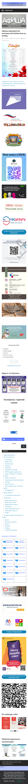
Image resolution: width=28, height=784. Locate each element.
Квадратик (7, 482)
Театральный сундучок (11, 527)
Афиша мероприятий (9, 472)
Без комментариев (8, 357)
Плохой (5, 353)
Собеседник (8, 523)
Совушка (7, 545)
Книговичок (8, 484)
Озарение (7, 543)
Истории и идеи (9, 480)
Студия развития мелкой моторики (14, 496)
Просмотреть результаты (14, 365)
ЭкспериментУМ (9, 507)
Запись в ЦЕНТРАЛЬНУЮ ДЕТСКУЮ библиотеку (14, 232)
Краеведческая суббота (11, 521)
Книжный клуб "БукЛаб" (11, 486)
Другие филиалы (8, 509)
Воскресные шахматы (11, 538)
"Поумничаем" (8, 476)
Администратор (16, 38)
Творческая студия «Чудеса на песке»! (13, 81)
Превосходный (7, 351)
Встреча (7, 541)
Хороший (5, 349)
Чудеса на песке (9, 501)
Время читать (8, 478)
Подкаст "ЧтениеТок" (10, 494)
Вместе (7, 536)
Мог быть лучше (7, 355)
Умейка (7, 529)
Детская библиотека (9, 474)
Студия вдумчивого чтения (12, 525)
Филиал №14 (7, 514)
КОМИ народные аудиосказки (13, 488)
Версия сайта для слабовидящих (14, 456)
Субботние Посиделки (11, 547)
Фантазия (7, 498)
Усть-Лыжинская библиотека (12, 512)
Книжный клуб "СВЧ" (10, 519)
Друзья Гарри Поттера (11, 517)
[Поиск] (23, 463)
